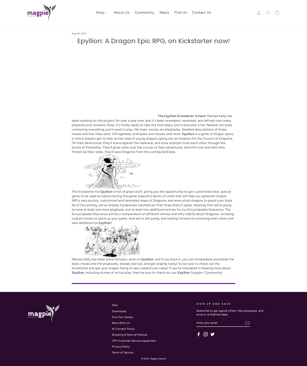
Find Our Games (122, 317)
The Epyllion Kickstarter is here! (182, 116)
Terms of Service (122, 352)
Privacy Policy (121, 346)
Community (144, 12)
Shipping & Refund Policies (129, 334)
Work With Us (121, 323)
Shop (101, 12)
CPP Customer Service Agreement (134, 340)
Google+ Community (199, 273)
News (164, 12)
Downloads (119, 311)
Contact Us (201, 12)
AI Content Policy (123, 328)
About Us (122, 12)
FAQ (114, 305)
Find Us (180, 12)
